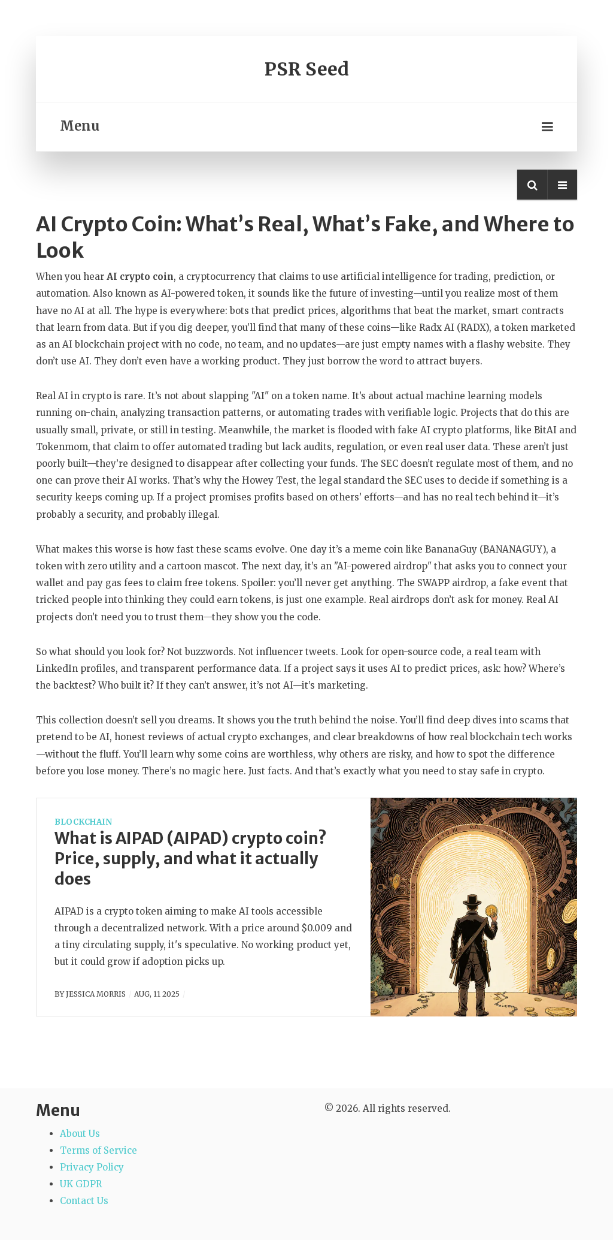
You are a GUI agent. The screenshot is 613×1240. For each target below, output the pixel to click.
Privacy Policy (92, 1167)
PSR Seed (307, 69)
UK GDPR (81, 1184)
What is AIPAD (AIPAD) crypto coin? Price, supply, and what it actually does (190, 858)
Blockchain (83, 822)
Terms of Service (98, 1150)
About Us (80, 1133)
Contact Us (84, 1200)
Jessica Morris (96, 993)
